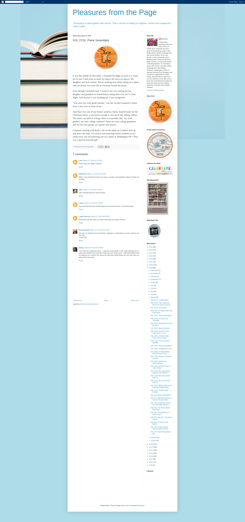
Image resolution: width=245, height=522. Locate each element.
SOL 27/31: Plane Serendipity (161, 315)
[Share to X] (103, 146)
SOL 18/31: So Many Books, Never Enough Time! (160, 352)
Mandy (81, 248)
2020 (151, 265)
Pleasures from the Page (115, 12)
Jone (80, 160)
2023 (151, 256)
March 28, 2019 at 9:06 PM (93, 248)
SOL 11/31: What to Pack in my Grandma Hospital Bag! (161, 386)
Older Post (134, 300)
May (152, 291)
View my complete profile (155, 90)
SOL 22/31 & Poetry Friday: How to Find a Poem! (160, 337)
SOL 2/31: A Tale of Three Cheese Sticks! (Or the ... (160, 428)
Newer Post (77, 300)
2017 (151, 447)
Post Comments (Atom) (90, 304)
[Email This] (99, 146)
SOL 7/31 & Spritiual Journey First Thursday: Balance (161, 404)
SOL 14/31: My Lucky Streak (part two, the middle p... (160, 372)
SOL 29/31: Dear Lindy (158, 308)
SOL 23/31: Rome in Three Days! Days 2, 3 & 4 (160, 332)
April (152, 294)
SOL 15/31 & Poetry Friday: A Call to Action (160, 367)
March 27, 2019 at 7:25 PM (93, 203)
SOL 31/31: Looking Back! (160, 300)
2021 (151, 262)
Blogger (141, 505)
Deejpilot (126, 505)
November (154, 273)
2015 (151, 453)
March (153, 297)
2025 (151, 250)
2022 (151, 259)
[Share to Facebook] (106, 146)
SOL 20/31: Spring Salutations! (161, 346)
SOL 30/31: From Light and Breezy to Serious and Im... (161, 304)
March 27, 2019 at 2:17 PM (92, 160)
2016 (151, 450)
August (153, 282)
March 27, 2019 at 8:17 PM (100, 230)
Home (106, 300)
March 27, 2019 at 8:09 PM (100, 216)
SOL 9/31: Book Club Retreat (161, 395)
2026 (151, 247)
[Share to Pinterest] (108, 146)
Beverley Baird (84, 230)
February (154, 437)
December (154, 270)
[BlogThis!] (101, 146)
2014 (151, 456)
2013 (151, 459)
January (154, 440)
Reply (81, 167)
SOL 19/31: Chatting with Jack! (161, 349)
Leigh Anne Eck (84, 216)
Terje (81, 190)
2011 (151, 465)
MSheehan (83, 174)
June (153, 288)
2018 (151, 444)
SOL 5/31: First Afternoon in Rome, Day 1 (160, 413)
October (154, 276)
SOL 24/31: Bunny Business (160, 328)
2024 (151, 253)
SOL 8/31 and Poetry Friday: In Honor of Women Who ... (161, 399)
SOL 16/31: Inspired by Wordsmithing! (158, 362)
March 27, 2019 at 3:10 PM (96, 174)
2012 (151, 462)
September (155, 279)
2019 (151, 268)
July (152, 285)
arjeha (81, 203)
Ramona (164, 39)
